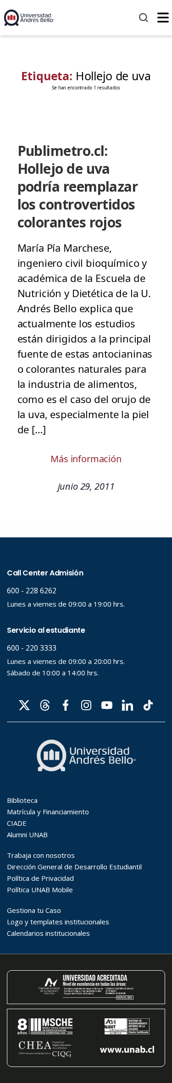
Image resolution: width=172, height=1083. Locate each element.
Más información (86, 459)
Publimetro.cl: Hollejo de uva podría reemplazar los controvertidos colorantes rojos (77, 186)
